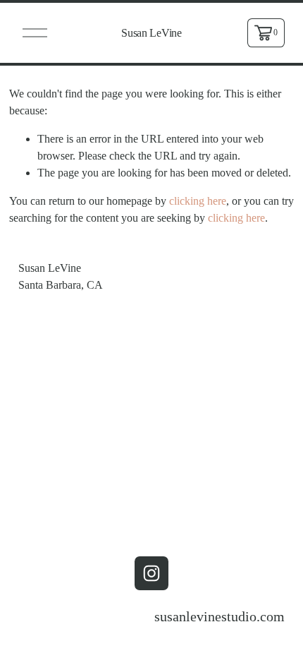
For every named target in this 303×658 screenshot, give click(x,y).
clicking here (197, 201)
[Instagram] (151, 573)
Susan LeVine (151, 33)
